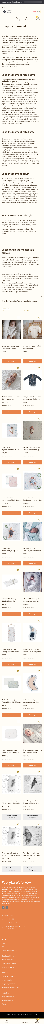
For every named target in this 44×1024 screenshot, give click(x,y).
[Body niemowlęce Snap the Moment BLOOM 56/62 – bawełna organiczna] (32, 380)
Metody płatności (7, 960)
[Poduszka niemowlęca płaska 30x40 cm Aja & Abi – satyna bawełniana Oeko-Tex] (11, 733)
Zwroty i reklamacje (8, 967)
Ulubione (4, 1004)
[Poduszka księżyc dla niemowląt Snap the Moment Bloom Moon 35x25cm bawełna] (32, 683)
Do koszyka (11, 361)
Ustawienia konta (7, 1000)
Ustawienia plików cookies (10, 987)
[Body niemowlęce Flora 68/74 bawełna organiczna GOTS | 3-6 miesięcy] (11, 380)
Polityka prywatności (8, 984)
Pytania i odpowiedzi (8, 976)
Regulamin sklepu (7, 980)
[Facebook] (7, 907)
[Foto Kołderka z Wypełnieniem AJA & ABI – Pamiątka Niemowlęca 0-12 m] (11, 430)
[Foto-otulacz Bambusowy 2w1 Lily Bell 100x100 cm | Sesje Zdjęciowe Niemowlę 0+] (32, 481)
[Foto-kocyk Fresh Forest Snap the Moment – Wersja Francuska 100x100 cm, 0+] (32, 784)
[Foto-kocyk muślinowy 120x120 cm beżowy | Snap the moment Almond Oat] (32, 430)
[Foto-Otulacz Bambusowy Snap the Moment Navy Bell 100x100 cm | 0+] (11, 531)
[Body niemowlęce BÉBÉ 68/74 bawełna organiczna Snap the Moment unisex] (32, 329)
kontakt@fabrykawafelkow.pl (12, 2)
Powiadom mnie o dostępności (11, 817)
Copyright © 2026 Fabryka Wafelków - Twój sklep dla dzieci (22, 1014)
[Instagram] (3, 907)
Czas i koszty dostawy (9, 963)
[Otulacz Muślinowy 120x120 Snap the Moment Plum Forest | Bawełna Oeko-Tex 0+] (11, 582)
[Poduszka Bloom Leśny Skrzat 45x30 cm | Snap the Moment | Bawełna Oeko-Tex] (32, 632)
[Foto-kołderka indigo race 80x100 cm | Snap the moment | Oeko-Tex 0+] (32, 836)
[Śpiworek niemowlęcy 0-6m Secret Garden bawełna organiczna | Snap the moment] (32, 733)
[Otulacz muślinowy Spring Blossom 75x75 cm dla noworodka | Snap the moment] (11, 632)
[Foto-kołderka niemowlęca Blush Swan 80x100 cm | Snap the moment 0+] (11, 481)
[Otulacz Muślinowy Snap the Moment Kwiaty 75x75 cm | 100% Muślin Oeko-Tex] (32, 582)
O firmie (4, 947)
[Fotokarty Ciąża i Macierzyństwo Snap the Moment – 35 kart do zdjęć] (32, 531)
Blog (3, 943)
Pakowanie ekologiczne (9, 950)
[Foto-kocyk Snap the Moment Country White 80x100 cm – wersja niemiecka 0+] (11, 836)
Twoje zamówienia (8, 997)
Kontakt (4, 939)
